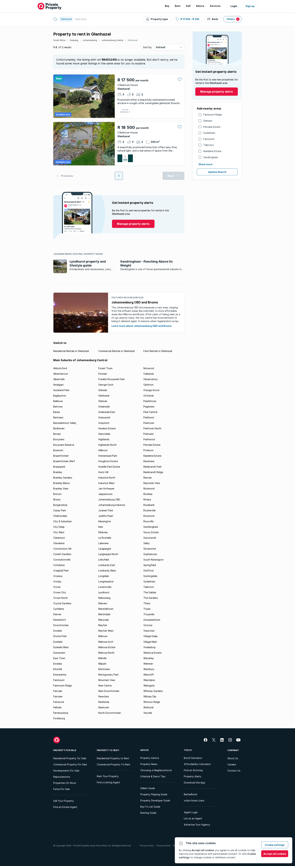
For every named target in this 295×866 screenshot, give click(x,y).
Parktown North (152, 428)
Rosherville (149, 510)
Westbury (148, 669)
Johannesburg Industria (111, 504)
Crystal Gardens (62, 603)
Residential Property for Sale (69, 758)
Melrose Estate (106, 647)
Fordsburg (59, 718)
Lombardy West (107, 570)
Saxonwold (149, 537)
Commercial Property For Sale (70, 764)
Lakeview (103, 543)
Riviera (147, 499)
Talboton (208, 145)
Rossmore (148, 515)
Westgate (148, 685)
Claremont (59, 537)
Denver (57, 614)
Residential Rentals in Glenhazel (71, 351)
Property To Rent (108, 750)
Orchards (148, 395)
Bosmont (58, 450)
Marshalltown (105, 608)
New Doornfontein (108, 691)
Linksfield (103, 559)
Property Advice (149, 757)
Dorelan (57, 630)
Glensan (207, 120)
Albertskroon (60, 373)
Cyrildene (58, 608)
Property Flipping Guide (153, 794)
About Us (232, 758)
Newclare (103, 696)
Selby (146, 543)
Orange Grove (151, 390)
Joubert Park (105, 510)
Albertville (59, 379)
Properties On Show (64, 782)
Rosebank (148, 504)
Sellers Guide (147, 788)
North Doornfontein (109, 712)
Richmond (148, 488)
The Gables (149, 592)
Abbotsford (60, 368)
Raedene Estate (212, 151)
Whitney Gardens (153, 691)
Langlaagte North (108, 554)
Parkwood (149, 439)
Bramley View (60, 488)
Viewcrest (149, 630)
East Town (59, 658)
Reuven (147, 477)
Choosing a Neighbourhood (156, 770)
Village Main (150, 641)
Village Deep (150, 636)
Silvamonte (149, 548)
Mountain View (106, 680)
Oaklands (148, 373)
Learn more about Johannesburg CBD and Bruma (141, 325)
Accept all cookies (274, 853)
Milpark (102, 663)
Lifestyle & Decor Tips (152, 776)
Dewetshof (59, 619)
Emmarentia (59, 674)
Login (233, 6)
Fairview (57, 696)
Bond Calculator (193, 757)
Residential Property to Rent (113, 758)
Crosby (57, 581)
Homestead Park (107, 455)
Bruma (56, 499)
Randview (148, 461)
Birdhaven (59, 428)
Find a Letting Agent (108, 782)
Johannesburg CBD (109, 499)
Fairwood (58, 701)
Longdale (103, 576)
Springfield (149, 565)
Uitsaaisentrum (151, 619)
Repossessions (61, 776)
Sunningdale (150, 576)
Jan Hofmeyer (106, 488)
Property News (148, 764)
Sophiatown (150, 554)
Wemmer (148, 663)
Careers (231, 764)
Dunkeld (57, 641)
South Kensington (153, 559)
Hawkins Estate (107, 428)
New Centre (105, 685)
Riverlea (147, 494)
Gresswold (104, 417)
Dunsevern (59, 652)
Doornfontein (61, 625)
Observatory (150, 379)
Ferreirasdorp (60, 712)
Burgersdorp (60, 504)
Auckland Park (61, 390)
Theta (146, 603)
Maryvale (103, 619)
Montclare (104, 669)
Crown (57, 586)
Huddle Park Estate (109, 466)
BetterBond (190, 794)
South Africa (59, 40)
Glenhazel (132, 40)
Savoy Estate (151, 532)
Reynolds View (151, 483)
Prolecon (148, 450)
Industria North (106, 477)
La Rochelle (104, 537)
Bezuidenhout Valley (64, 422)
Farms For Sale (61, 789)
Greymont (103, 422)
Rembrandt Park (152, 466)
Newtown (103, 707)
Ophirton (148, 384)
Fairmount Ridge (212, 114)
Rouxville (148, 521)
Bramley (57, 472)
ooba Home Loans (194, 800)
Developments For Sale (66, 770)
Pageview (148, 406)
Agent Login (191, 812)
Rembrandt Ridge (153, 472)
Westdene (149, 680)
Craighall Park (61, 570)
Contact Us (233, 770)
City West (58, 532)
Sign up (250, 6)
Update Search (217, 172)
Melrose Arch (105, 641)
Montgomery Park (108, 674)
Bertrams (58, 417)
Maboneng (104, 597)
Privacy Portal (163, 845)
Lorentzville (104, 586)
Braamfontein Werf (64, 461)
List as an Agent (193, 818)
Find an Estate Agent (65, 807)
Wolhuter (148, 707)
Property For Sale (64, 750)
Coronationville (61, 559)
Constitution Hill (62, 548)
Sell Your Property (63, 800)
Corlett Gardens (62, 554)
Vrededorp (149, 647)
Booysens (58, 439)
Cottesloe (59, 565)
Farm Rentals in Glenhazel (157, 351)
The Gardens (150, 597)
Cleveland (58, 543)
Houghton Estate (108, 461)
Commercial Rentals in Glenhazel (116, 351)
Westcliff (148, 674)
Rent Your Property (108, 776)
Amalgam (58, 384)
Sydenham (209, 132)
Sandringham (210, 157)
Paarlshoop (149, 401)
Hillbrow (102, 450)
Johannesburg (90, 40)
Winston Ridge (151, 701)
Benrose (57, 406)
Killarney (103, 532)
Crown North (60, 597)
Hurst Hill (103, 472)
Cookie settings (275, 844)
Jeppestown (105, 494)
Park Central (150, 412)
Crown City (59, 592)
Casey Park (59, 510)
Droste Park (60, 636)
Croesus (57, 576)
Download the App (194, 782)
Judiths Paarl (105, 515)
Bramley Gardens (62, 477)
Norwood (148, 368)
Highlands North (107, 444)
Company (233, 750)
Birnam (57, 433)
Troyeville (148, 614)
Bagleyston (59, 395)
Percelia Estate (211, 126)
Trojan (147, 608)
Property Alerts (192, 776)
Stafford (148, 570)
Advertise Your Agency (197, 824)
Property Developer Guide (155, 800)
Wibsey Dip (149, 696)
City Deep (59, 526)
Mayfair (102, 625)
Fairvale (57, 691)
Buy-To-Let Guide (150, 806)
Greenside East (106, 412)
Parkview (148, 433)
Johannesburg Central (112, 40)
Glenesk (102, 390)
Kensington (104, 521)
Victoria (147, 625)
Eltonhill (57, 669)
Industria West (106, 483)
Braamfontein (61, 455)
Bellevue (58, 401)
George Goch (105, 384)
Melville (102, 658)
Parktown (148, 422)
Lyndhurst (103, 592)
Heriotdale (104, 433)
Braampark (59, 466)
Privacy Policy (147, 845)
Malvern (102, 603)
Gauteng (74, 40)
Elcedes (57, 663)
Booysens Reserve (63, 444)
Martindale (104, 614)
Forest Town (105, 368)
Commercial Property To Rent (113, 764)
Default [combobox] (160, 47)
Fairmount (209, 139)
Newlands (103, 701)
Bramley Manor (61, 483)
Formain (102, 373)
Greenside (104, 406)
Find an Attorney (193, 770)
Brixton (57, 494)
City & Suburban (62, 521)
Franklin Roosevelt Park (111, 379)
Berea (56, 412)
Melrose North (106, 652)
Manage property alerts (216, 91)
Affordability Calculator (197, 764)
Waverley (148, 658)
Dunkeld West (61, 647)
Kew (100, 526)
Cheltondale (60, 515)
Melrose (102, 636)
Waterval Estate (152, 652)
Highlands (103, 439)
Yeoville (147, 712)
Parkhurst (148, 417)
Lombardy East (106, 565)
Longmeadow (106, 581)
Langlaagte (104, 548)
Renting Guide (148, 812)
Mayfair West (106, 630)
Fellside (57, 707)
